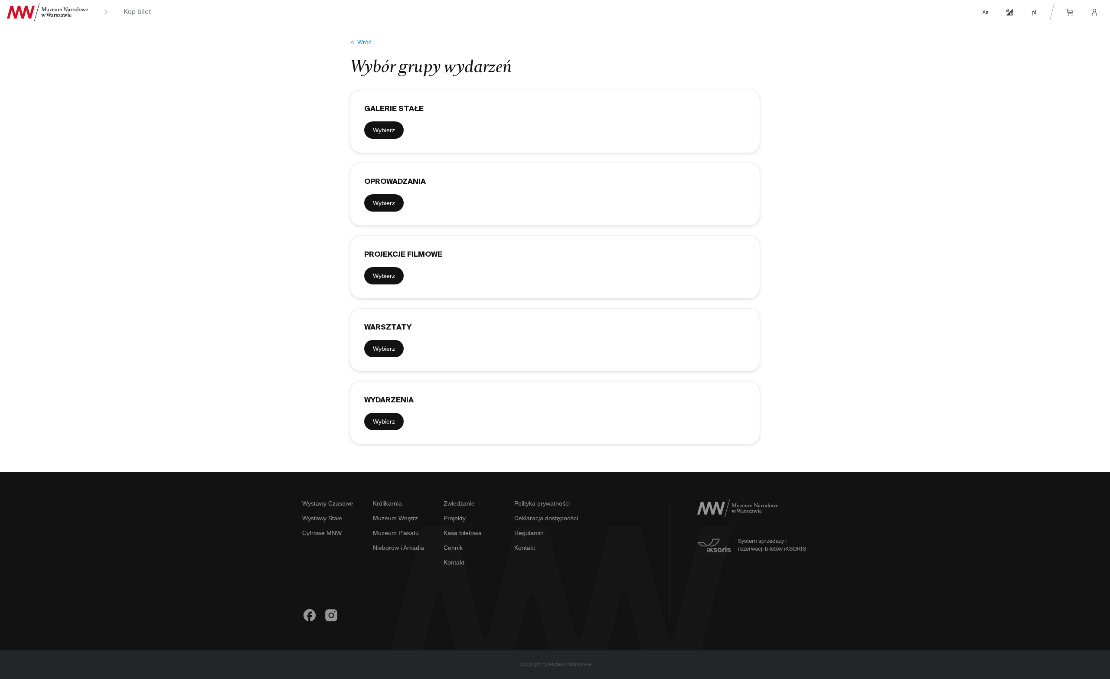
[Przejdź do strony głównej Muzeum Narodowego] (47, 12)
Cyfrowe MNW (322, 532)
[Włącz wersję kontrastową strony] (1009, 12)
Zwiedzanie (459, 503)
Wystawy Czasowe (327, 503)
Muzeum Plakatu (396, 532)
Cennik (453, 547)
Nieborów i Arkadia (398, 547)
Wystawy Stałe (322, 518)
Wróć (361, 42)
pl (1034, 12)
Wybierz (384, 130)
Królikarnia (387, 503)
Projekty (455, 518)
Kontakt (454, 562)
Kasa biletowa (463, 532)
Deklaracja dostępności (546, 518)
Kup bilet (137, 12)
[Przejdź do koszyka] (1070, 12)
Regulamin (529, 532)
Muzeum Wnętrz (395, 518)
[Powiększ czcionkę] (985, 12)
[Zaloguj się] (1094, 12)
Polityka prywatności (542, 503)
